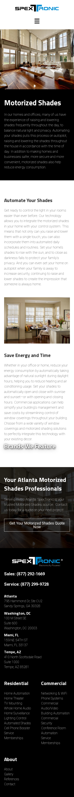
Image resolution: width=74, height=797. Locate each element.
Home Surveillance (17, 713)
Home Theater (14, 698)
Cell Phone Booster (17, 728)
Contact (9, 784)
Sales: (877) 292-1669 (24, 573)
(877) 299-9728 (35, 584)
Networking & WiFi (54, 693)
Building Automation (55, 713)
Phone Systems (52, 698)
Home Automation (17, 693)
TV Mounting (13, 703)
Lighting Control (15, 718)
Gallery (8, 774)
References (11, 779)
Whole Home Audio (17, 708)
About (8, 769)
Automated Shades (17, 723)
